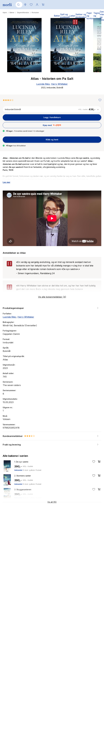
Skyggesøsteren (22, 489)
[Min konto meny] (37, 5)
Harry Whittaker (59, 84)
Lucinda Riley (43, 84)
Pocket (38, 470)
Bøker (12, 13)
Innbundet (18, 470)
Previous (8, 55)
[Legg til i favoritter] (99, 100)
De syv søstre (21, 462)
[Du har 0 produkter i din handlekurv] (43, 5)
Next (96, 55)
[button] (31, 5)
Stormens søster (22, 476)
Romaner (35, 13)
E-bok (25, 470)
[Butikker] (25, 5)
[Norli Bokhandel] (7, 4)
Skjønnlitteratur (23, 13)
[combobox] (19, 4)
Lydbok (32, 470)
